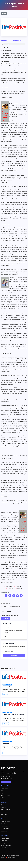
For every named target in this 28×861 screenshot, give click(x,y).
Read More (5, 694)
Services (3, 797)
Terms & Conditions (5, 809)
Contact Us (3, 807)
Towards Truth (7, 636)
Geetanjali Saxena (5, 843)
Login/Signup (5, 618)
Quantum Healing (5, 828)
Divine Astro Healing (5, 824)
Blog (2, 790)
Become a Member (6, 782)
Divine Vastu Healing (5, 821)
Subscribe (14, 655)
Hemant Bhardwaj (5, 838)
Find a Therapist (4, 788)
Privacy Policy (4, 812)
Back (4, 13)
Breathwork (4, 831)
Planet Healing (4, 826)
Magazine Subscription (6, 795)
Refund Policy (4, 814)
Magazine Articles (5, 793)
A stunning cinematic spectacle (11, 627)
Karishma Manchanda (6, 845)
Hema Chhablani (4, 840)
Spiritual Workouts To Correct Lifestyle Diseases (13, 631)
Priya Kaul (3, 847)
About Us (3, 804)
